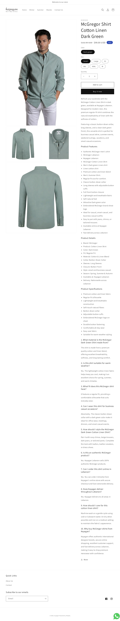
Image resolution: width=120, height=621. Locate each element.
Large (96, 61)
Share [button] (86, 560)
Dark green (87, 52)
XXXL (94, 66)
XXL (84, 66)
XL (105, 61)
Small (85, 61)
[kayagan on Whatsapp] (116, 619)
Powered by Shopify (64, 615)
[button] (102, 9)
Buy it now (97, 91)
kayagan (56, 615)
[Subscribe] (45, 598)
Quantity (84, 72)
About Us (9, 581)
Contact (9, 585)
